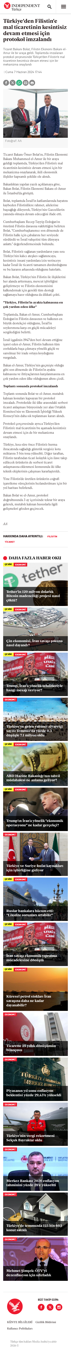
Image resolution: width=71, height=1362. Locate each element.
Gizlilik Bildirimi (46, 1322)
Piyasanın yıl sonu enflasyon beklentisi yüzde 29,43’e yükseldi (33, 1093)
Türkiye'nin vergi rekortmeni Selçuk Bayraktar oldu (30, 1138)
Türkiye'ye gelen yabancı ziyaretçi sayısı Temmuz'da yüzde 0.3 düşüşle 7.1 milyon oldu (34, 731)
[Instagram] (59, 1307)
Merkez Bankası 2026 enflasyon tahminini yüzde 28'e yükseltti (32, 1183)
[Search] (49, 6)
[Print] (32, 83)
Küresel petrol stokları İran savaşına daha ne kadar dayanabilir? (28, 1001)
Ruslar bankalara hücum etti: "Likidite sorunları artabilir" (30, 913)
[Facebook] (41, 1307)
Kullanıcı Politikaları (20, 1328)
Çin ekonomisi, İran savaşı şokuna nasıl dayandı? (34, 643)
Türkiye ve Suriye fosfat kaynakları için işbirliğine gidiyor (34, 868)
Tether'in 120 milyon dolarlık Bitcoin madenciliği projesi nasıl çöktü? (33, 596)
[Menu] (63, 6)
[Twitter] (50, 1307)
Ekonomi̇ (20, 565)
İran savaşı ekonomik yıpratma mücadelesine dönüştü (31, 958)
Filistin (52, 537)
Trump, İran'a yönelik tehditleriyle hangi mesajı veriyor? (34, 688)
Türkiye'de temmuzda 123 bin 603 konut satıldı (34, 1228)
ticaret (10, 542)
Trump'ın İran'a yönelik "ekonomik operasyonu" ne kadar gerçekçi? (34, 823)
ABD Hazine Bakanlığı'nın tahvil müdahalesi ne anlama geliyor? (33, 778)
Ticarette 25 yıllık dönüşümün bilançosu (31, 1048)
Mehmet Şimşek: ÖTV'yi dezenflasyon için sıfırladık (28, 1273)
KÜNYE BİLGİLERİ (19, 1322)
